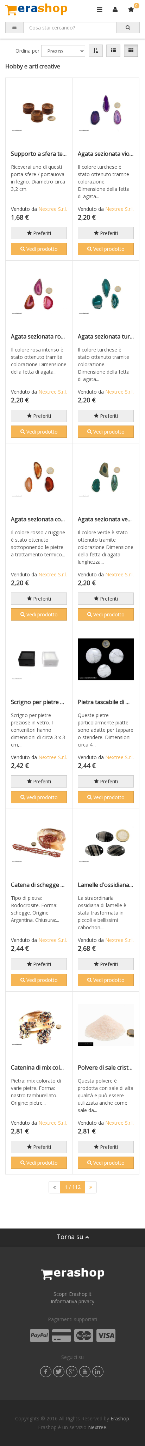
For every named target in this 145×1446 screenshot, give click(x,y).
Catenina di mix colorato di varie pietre (61, 1067)
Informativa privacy (72, 1301)
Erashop (120, 1418)
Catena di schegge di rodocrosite (54, 885)
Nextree (97, 1427)
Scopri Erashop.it (72, 1294)
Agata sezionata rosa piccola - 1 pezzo (61, 336)
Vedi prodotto (41, 249)
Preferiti (41, 233)
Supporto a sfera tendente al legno (57, 154)
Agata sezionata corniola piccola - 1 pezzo (66, 519)
